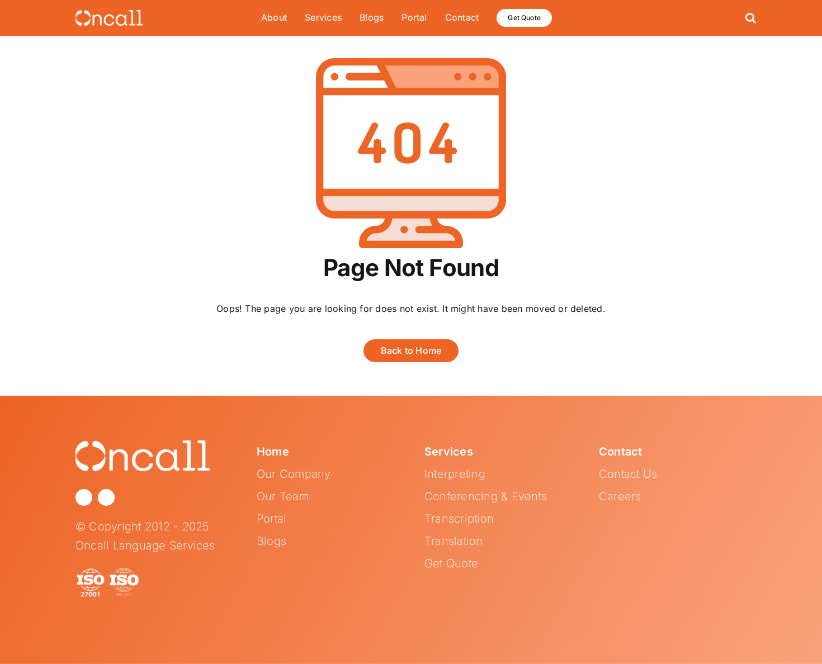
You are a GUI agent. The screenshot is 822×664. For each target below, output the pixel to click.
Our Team (283, 496)
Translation (453, 541)
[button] (750, 17)
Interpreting (454, 474)
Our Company (294, 474)
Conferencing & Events (485, 496)
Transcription (459, 518)
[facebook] (106, 497)
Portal (271, 518)
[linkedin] (83, 497)
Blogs (271, 541)
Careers (620, 496)
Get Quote (451, 563)
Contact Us (628, 474)
